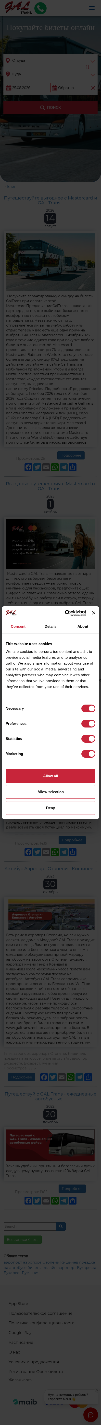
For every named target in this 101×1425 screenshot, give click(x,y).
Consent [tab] (18, 626)
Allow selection (51, 792)
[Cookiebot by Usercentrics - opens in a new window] (65, 613)
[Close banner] (93, 613)
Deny (50, 808)
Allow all (50, 776)
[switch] (88, 723)
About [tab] (82, 626)
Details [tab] (51, 626)
